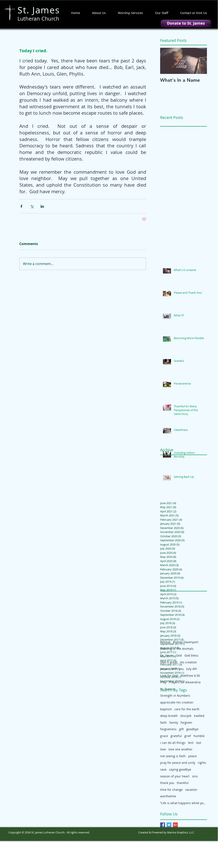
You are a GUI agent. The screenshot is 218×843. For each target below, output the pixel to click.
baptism (166, 709)
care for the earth (186, 709)
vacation (191, 790)
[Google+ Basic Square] (175, 824)
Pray (163, 682)
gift (181, 729)
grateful (176, 736)
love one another (180, 749)
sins (195, 776)
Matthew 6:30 (190, 676)
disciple (185, 716)
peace (192, 756)
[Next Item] (200, 61)
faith (163, 722)
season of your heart (175, 776)
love (163, 749)
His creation (188, 662)
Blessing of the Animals (177, 649)
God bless (191, 655)
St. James (38, 10)
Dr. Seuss (167, 655)
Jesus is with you (172, 669)
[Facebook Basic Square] (162, 824)
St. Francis (167, 689)
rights (202, 763)
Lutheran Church (38, 18)
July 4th (191, 669)
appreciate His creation (176, 702)
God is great (168, 662)
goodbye (192, 729)
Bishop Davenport (185, 642)
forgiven (186, 722)
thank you (167, 783)
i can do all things (172, 743)
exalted (199, 716)
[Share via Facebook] (21, 206)
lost (198, 743)
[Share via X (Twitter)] (32, 206)
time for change (171, 790)
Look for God (169, 676)
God (179, 655)
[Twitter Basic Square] (169, 824)
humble (199, 736)
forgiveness (168, 729)
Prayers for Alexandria (185, 682)
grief (187, 736)
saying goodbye (180, 769)
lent (191, 743)
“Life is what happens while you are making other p (183, 803)
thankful (183, 783)
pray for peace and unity (177, 763)
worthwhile (168, 796)
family (173, 722)
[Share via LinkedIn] (42, 206)
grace (164, 736)
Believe (165, 642)
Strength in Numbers (175, 696)
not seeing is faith (173, 756)
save (163, 769)
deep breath (169, 716)
